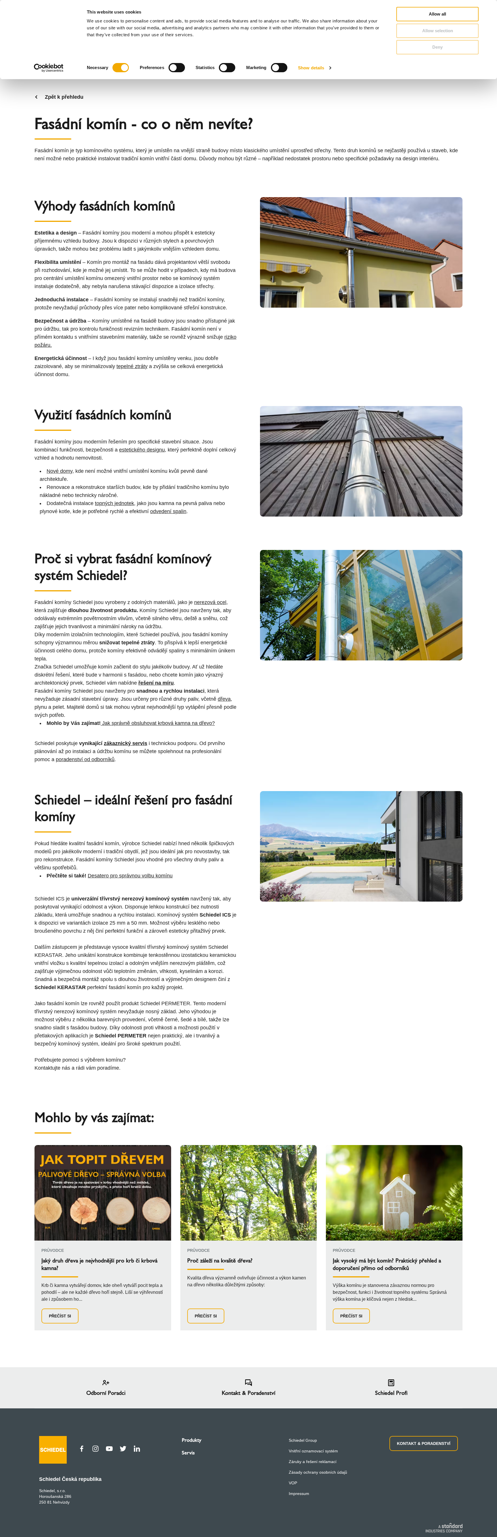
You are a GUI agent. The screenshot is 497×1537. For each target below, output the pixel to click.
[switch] (177, 67)
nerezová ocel (210, 602)
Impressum (299, 1493)
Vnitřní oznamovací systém (313, 1451)
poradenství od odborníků (85, 759)
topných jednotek (114, 503)
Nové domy (59, 471)
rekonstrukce (58, 859)
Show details (311, 67)
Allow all (437, 14)
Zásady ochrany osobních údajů (318, 1472)
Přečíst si (60, 1316)
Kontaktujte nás (52, 1068)
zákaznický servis (125, 743)
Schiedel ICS (49, 899)
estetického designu (142, 450)
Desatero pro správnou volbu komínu (130, 876)
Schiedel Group (303, 1440)
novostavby (207, 851)
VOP (293, 1483)
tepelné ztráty (132, 366)
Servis (188, 1453)
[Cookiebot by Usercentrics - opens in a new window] (49, 68)
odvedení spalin (168, 511)
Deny (437, 47)
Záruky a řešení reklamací (313, 1461)
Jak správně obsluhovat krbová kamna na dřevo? (158, 723)
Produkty (191, 1440)
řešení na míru (156, 683)
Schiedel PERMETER (164, 1003)
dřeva (224, 699)
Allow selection (437, 30)
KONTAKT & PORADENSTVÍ (423, 1443)
